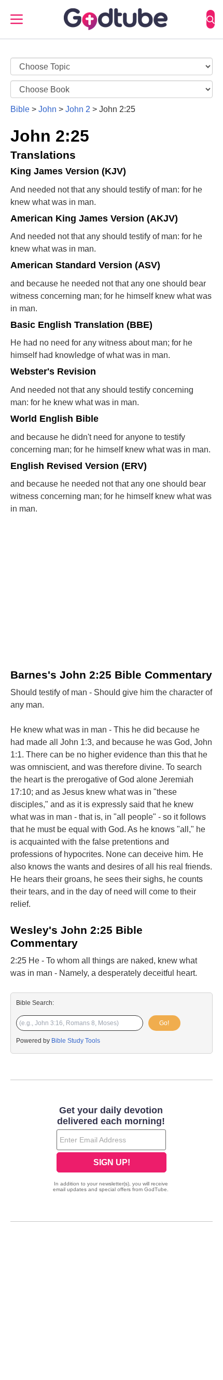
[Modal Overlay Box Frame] (111, 1150)
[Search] (210, 19)
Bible (20, 109)
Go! (164, 1023)
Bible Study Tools (75, 1040)
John (47, 109)
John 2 (77, 109)
